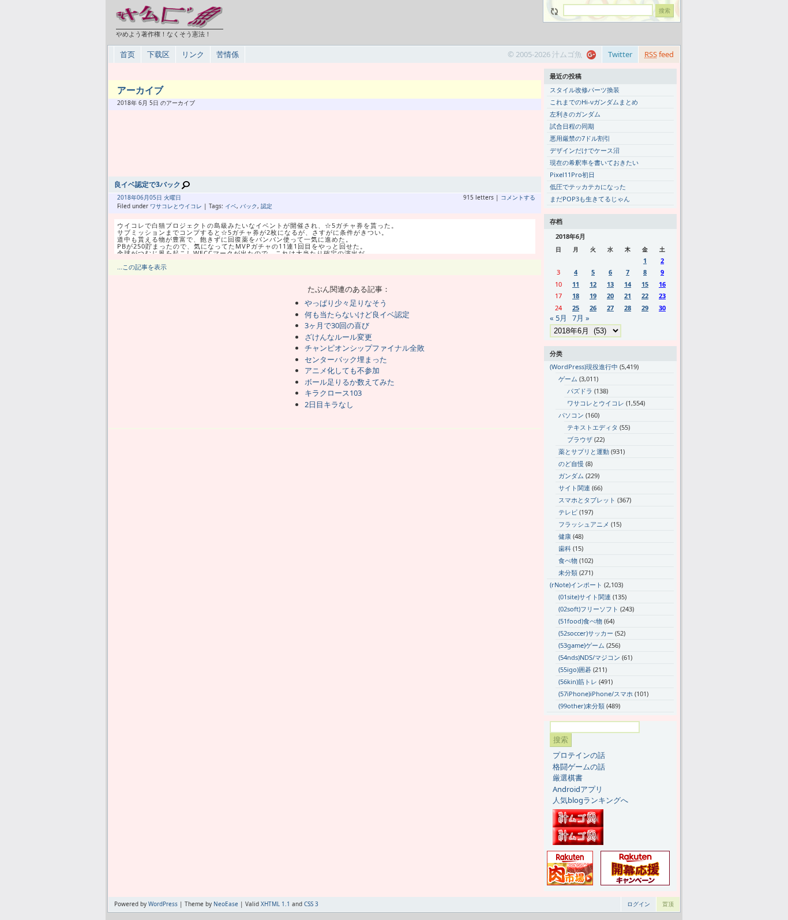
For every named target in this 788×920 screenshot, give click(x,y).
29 (644, 307)
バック (248, 206)
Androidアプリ (578, 789)
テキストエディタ (592, 427)
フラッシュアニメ (583, 524)
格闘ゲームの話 (579, 766)
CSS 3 (311, 904)
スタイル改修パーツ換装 (585, 89)
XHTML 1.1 (275, 904)
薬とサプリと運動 (583, 451)
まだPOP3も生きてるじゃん (590, 198)
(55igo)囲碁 (574, 669)
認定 (266, 206)
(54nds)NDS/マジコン (589, 657)
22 (644, 295)
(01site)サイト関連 (584, 596)
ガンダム (571, 475)
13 (610, 284)
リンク (193, 54)
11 (575, 284)
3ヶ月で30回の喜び (337, 325)
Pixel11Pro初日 (572, 174)
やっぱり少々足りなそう (346, 303)
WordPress (163, 904)
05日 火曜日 (165, 197)
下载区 (158, 54)
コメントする (518, 197)
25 (575, 307)
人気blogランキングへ (590, 800)
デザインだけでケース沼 (585, 150)
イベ (231, 206)
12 (593, 284)
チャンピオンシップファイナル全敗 (365, 348)
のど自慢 (571, 463)
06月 (143, 197)
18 (575, 295)
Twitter (620, 54)
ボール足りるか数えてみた (350, 382)
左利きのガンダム (575, 114)
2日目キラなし (329, 404)
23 (662, 295)
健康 (564, 536)
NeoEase (225, 904)
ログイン (638, 904)
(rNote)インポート (576, 584)
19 (593, 295)
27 (610, 307)
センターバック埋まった (346, 359)
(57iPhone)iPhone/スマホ (595, 693)
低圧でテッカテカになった (588, 186)
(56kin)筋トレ (577, 681)
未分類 (567, 572)
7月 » (581, 318)
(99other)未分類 (581, 705)
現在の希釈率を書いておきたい (594, 162)
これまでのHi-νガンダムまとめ (594, 101)
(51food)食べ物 (580, 621)
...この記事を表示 (142, 266)
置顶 (668, 904)
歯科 (564, 548)
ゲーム (567, 378)
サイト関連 (574, 487)
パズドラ (579, 390)
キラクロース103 (333, 393)
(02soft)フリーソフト (588, 608)
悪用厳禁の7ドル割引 (580, 138)
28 (627, 307)
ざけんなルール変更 (338, 337)
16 (662, 284)
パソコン (571, 415)
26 (593, 307)
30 (662, 307)
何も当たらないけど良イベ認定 (357, 314)
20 (610, 295)
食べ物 (567, 560)
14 (627, 284)
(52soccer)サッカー (585, 633)
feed (659, 54)
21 (627, 295)
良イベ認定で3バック (147, 184)
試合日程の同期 (572, 126)
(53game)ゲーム (581, 645)
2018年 (127, 197)
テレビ (567, 512)
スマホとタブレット (587, 499)
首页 (127, 54)
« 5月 (558, 318)
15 (644, 284)
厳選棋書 (568, 777)
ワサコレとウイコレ (176, 206)
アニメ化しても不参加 (342, 370)
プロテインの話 (579, 755)
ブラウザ (579, 439)
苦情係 (227, 54)
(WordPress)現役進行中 (584, 366)
